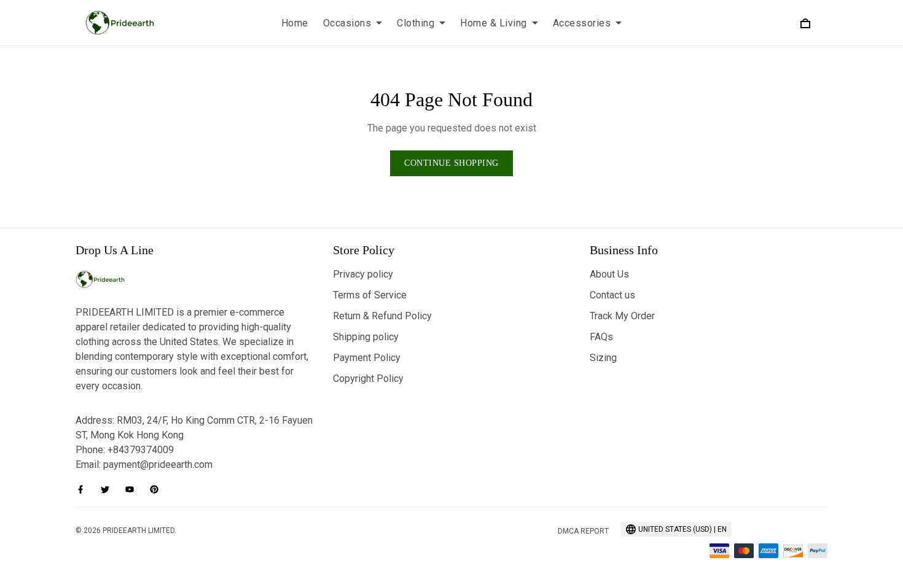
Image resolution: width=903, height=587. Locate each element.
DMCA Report (583, 531)
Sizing (603, 357)
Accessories (582, 23)
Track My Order (622, 316)
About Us (609, 274)
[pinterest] (157, 489)
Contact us (612, 295)
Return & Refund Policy (382, 316)
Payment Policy (367, 357)
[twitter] (108, 489)
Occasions (347, 23)
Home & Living (493, 23)
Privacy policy (363, 274)
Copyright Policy (368, 378)
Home (294, 23)
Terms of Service (370, 295)
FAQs (601, 337)
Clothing (415, 23)
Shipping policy (366, 337)
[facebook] (84, 489)
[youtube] (133, 489)
